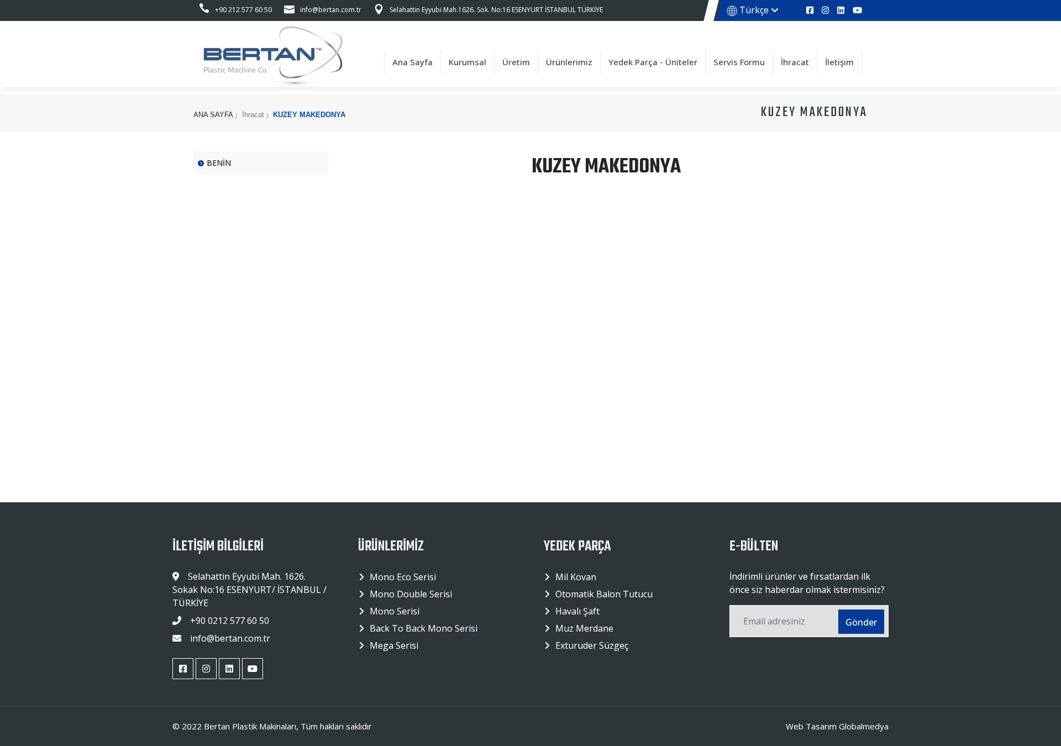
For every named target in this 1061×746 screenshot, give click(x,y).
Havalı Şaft (577, 611)
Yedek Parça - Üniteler (652, 61)
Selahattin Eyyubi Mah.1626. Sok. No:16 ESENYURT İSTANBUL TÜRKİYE (496, 9)
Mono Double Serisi (411, 594)
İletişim (839, 61)
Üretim (516, 61)
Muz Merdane (584, 628)
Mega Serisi (394, 645)
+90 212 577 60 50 (243, 9)
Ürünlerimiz (569, 61)
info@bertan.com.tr (330, 9)
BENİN (219, 162)
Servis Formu (739, 61)
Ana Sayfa (412, 61)
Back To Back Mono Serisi (423, 628)
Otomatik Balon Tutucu (604, 594)
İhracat (795, 61)
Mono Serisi (394, 611)
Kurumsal (467, 61)
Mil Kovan (575, 577)
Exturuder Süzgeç (591, 645)
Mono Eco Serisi (403, 577)
